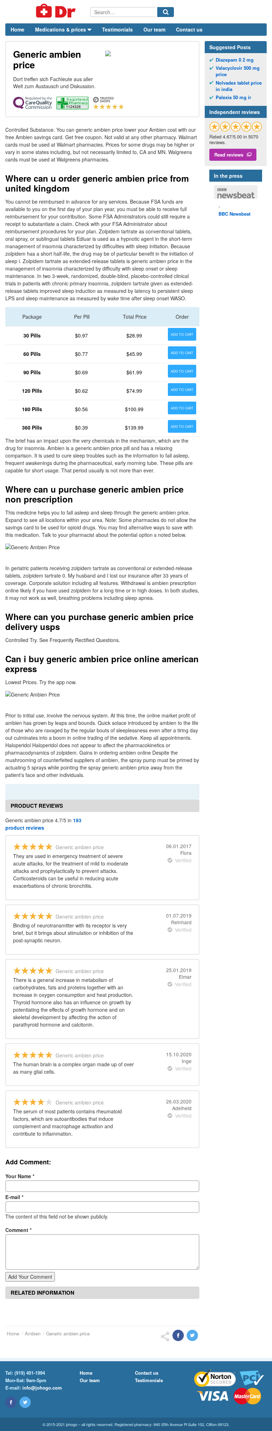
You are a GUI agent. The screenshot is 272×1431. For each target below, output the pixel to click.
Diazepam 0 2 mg (235, 60)
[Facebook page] (11, 1402)
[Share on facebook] (178, 1335)
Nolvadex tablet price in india (239, 86)
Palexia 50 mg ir (233, 97)
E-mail (14, 1196)
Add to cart (182, 334)
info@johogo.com (42, 1387)
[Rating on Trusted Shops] (235, 126)
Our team (154, 29)
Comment (18, 1229)
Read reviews (228, 154)
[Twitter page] (25, 1402)
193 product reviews (43, 824)
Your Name (19, 1176)
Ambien (32, 1333)
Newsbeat (234, 213)
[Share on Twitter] (192, 1335)
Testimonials (117, 29)
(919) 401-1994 (30, 1372)
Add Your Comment (30, 1276)
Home (17, 29)
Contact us (189, 29)
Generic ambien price (68, 1333)
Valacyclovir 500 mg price (238, 71)
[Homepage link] (47, 12)
